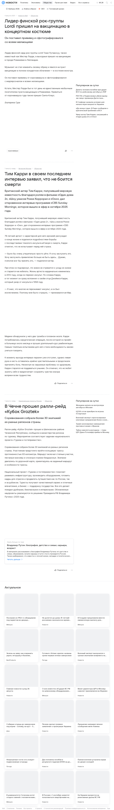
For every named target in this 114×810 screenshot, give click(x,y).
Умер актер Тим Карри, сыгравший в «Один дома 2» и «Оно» (92, 116)
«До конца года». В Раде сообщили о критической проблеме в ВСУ (92, 109)
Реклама (19, 808)
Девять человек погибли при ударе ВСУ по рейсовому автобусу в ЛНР (91, 91)
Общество (34, 16)
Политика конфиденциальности (75, 808)
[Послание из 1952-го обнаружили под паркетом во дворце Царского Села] (21, 610)
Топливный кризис (56, 9)
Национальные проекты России (30, 401)
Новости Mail (23, 16)
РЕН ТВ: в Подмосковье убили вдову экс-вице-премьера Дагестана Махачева (91, 97)
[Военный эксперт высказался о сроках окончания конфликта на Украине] (92, 645)
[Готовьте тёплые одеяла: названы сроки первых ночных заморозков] (57, 645)
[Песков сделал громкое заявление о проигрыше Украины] (57, 716)
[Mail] (3, 2)
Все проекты (28, 808)
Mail (3, 808)
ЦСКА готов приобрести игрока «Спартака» (90, 412)
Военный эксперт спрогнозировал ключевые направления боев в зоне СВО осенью (91, 419)
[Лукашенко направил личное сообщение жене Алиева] (92, 716)
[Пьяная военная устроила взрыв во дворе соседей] (92, 752)
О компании (10, 808)
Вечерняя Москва (25, 168)
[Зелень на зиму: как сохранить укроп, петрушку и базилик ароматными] (21, 645)
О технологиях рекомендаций (53, 808)
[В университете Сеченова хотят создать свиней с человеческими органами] (21, 787)
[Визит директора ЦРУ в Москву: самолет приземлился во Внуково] (92, 681)
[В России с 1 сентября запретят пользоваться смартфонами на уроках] (57, 787)
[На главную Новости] (11, 2)
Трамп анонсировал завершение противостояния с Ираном (90, 425)
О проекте (38, 808)
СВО (43, 9)
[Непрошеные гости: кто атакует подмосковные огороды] (21, 752)
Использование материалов (96, 808)
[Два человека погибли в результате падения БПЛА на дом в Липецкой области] (57, 752)
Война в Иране (30, 9)
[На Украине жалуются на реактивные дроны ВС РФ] (92, 787)
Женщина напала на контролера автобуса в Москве (90, 406)
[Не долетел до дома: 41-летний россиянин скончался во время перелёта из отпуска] (57, 610)
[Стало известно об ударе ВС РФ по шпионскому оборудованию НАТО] (57, 681)
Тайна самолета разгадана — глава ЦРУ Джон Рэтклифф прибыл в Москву (92, 431)
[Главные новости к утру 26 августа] (21, 681)
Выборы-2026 (13, 9)
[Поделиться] (66, 150)
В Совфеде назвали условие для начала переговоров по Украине (90, 103)
